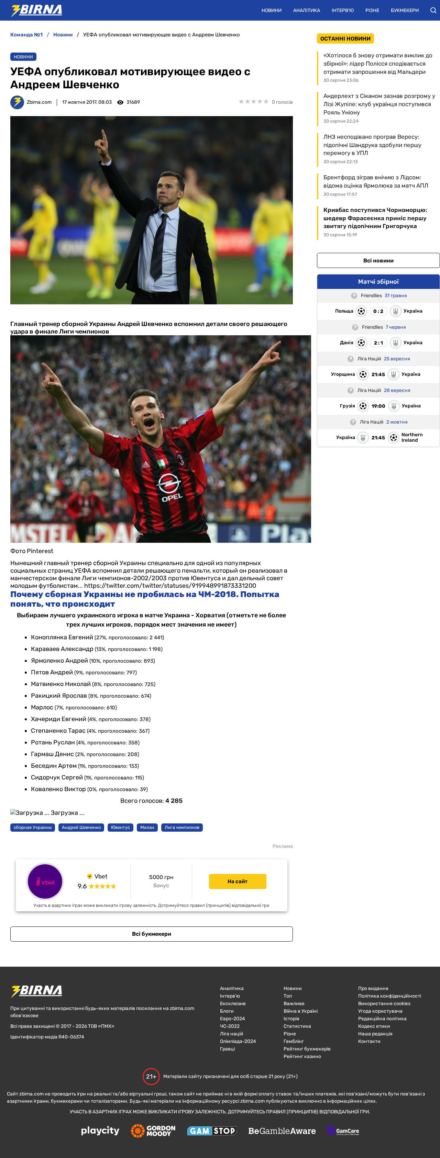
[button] (433, 10)
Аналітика (306, 10)
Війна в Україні (301, 1011)
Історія (291, 1019)
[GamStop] (212, 1131)
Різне (372, 10)
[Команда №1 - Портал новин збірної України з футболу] (32, 10)
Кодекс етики (374, 1026)
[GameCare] (343, 1131)
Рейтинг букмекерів (307, 1049)
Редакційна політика (382, 1019)
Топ (288, 996)
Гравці (227, 1049)
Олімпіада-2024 (238, 1041)
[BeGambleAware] (282, 1131)
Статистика (297, 1026)
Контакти (369, 1041)
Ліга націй (231, 1034)
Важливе (294, 1004)
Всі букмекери (151, 934)
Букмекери (405, 10)
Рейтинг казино (302, 1056)
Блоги (227, 1011)
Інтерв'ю (343, 10)
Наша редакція (375, 1034)
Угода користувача (380, 1011)
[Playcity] (100, 1131)
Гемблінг (294, 1041)
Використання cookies (384, 1004)
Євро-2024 (232, 1019)
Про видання (373, 988)
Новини (272, 10)
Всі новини (378, 260)
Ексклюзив (233, 1004)
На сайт (238, 881)
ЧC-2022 (230, 1026)
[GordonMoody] (153, 1131)
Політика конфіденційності (389, 996)
